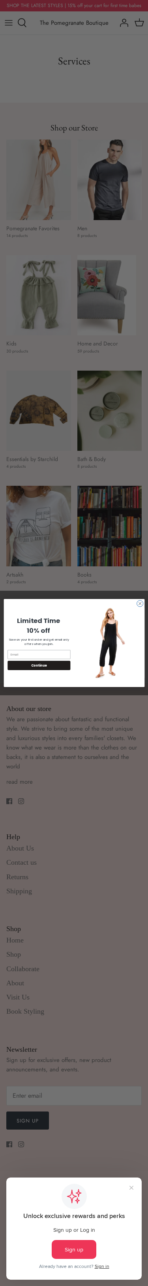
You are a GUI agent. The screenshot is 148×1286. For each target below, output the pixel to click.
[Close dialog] (140, 604)
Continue (39, 665)
